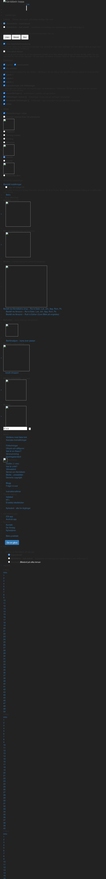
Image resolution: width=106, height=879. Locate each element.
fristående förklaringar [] (17, 100)
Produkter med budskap (13, 343)
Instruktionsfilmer (13, 491)
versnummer (22, 64)
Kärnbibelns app (10, 513)
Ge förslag (10, 527)
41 (4, 686)
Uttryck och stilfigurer (14, 448)
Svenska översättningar (15, 440)
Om (5, 431)
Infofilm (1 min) (12, 463)
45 (4, 697)
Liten (7, 37)
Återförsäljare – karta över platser (20, 340)
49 (4, 708)
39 (4, 680)
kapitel (9, 64)
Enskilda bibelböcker (14, 502)
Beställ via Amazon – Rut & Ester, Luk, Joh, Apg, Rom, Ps (30, 311)
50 (4, 711)
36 (4, 672)
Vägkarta (9, 131)
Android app (11, 519)
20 (4, 628)
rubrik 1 (9, 74)
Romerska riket (12, 175)
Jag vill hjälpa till (15, 187)
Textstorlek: (29, 33)
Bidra (7, 194)
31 (4, 658)
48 (4, 706)
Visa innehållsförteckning (17, 43)
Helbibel (9, 497)
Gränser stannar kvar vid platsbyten (22, 116)
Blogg (8, 483)
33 (4, 664)
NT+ (7, 499)
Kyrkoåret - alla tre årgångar (18, 508)
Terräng (9, 138)
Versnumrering (12, 453)
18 (4, 622)
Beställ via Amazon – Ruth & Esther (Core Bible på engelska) (32, 314)
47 (4, 703)
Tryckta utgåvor (10, 494)
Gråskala (9, 142)
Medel (16, 37)
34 (4, 667)
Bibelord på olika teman (30, 562)
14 (4, 611)
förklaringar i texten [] (16, 96)
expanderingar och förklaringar (20, 85)
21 (4, 630)
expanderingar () (13, 93)
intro (5, 572)
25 (4, 642)
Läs (27, 4)
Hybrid (8, 160)
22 (4, 633)
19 (4, 625)
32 (4, 661)
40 (4, 683)
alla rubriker (11, 68)
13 (4, 608)
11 (4, 603)
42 (4, 689)
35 (4, 669)
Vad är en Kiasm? (13, 451)
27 (4, 647)
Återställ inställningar (12, 184)
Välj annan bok (19, 565)
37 (4, 675)
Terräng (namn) (13, 135)
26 (4, 644)
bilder (8, 104)
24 (4, 639)
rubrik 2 (9, 78)
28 (4, 650)
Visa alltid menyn (14, 51)
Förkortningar (11, 445)
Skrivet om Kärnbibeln (15, 472)
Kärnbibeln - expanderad (18, 23)
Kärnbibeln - (17, 27)
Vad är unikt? (11, 466)
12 (4, 605)
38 (4, 678)
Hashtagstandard (13, 456)
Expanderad (16, 554)
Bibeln (6, 434)
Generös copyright (13, 477)
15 (4, 614)
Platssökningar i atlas (16, 113)
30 (4, 655)
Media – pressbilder (14, 474)
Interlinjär (14, 562)
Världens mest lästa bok (16, 437)
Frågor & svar (11, 485)
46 (4, 700)
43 (4, 692)
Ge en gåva (12, 542)
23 (4, 636)
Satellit (9, 157)
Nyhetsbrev (10, 530)
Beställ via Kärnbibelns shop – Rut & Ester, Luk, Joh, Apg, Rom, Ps (32, 308)
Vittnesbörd (10, 469)
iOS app (9, 516)
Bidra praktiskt (11, 535)
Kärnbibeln (12, 459)
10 (4, 600)
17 (4, 619)
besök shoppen (12, 372)
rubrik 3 (9, 82)
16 (4, 617)
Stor (25, 37)
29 (4, 653)
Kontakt (6, 522)
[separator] (53, 228)
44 (4, 694)
